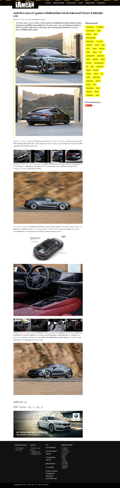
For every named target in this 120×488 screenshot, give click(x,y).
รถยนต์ (80, 3)
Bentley (88, 34)
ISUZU (88, 52)
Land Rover (100, 56)
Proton (96, 74)
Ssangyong (89, 81)
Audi (26, 402)
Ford (103, 45)
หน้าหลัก (48, 3)
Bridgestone (90, 41)
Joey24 (43, 19)
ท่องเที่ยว (64, 454)
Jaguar (95, 52)
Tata (94, 84)
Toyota (97, 91)
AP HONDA (99, 27)
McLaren (89, 63)
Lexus (88, 59)
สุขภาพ (64, 456)
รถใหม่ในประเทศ (35, 19)
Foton (88, 48)
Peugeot (95, 70)
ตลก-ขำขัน (65, 464)
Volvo (97, 95)
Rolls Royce (96, 77)
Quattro (37, 407)
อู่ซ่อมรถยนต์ (50, 463)
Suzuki (88, 84)
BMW (95, 34)
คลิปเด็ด (64, 468)
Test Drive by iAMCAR (35, 449)
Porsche (88, 74)
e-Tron (29, 407)
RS (42, 407)
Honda (94, 48)
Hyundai (101, 48)
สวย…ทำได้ (18, 450)
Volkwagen (89, 95)
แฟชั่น (63, 460)
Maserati (95, 59)
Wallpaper (65, 466)
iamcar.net (30, 484)
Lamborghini (90, 56)
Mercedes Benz (99, 63)
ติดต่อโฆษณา (101, 3)
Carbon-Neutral (23, 407)
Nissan (88, 70)
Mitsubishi (100, 66)
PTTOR (88, 77)
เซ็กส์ (63, 458)
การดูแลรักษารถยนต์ (51, 458)
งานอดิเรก (65, 462)
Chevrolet (100, 41)
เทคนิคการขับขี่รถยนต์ (51, 452)
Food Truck (65, 452)
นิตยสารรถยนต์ (71, 3)
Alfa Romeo (90, 27)
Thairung (89, 91)
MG (87, 66)
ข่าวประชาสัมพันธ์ (51, 446)
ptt (102, 74)
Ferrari (97, 45)
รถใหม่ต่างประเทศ (36, 454)
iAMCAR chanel (21, 445)
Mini (92, 66)
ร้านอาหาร (65, 448)
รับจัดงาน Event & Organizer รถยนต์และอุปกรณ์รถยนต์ (52, 475)
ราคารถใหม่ (50, 467)
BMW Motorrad (90, 38)
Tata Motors (89, 88)
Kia (100, 52)
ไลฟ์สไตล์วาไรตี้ (90, 3)
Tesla (97, 88)
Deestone (89, 45)
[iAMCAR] (26, 2)
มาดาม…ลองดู (19, 448)
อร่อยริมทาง (65, 450)
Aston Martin (90, 31)
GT (33, 407)
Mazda (102, 59)
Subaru (98, 81)
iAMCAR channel (58, 3)
